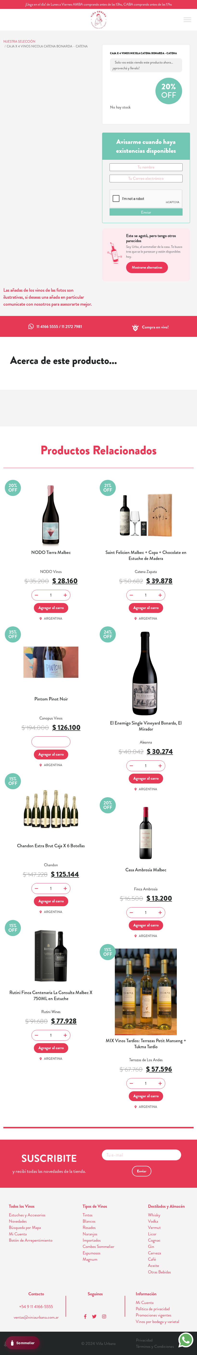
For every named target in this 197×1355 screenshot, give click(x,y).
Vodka (153, 1221)
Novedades (18, 1221)
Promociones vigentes (153, 1315)
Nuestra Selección (19, 41)
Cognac (154, 1240)
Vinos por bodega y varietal (157, 1322)
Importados (92, 1240)
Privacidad (144, 1340)
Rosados (89, 1228)
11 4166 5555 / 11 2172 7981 (59, 326)
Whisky (154, 1215)
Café (152, 1259)
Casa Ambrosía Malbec (145, 870)
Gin (151, 1247)
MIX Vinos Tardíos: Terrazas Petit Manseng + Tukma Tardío (146, 1044)
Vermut (154, 1228)
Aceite (153, 1266)
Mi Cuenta (18, 1234)
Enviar (146, 212)
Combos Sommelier (98, 1247)
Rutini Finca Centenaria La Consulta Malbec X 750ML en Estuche (50, 996)
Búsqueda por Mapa (25, 1228)
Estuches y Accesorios (27, 1215)
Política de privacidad (153, 1309)
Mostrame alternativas (147, 267)
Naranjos (90, 1234)
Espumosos (91, 1253)
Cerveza (154, 1253)
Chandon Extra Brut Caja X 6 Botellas (51, 846)
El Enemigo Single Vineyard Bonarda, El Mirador (146, 726)
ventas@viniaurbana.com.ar (36, 1317)
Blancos (89, 1221)
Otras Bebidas (159, 1272)
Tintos (87, 1215)
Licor (152, 1234)
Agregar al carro (51, 607)
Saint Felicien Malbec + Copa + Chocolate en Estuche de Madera (145, 555)
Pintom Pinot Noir (51, 699)
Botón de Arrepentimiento (30, 1240)
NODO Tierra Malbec (51, 553)
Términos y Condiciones (155, 1346)
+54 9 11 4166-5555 (36, 1307)
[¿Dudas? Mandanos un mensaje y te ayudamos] (186, 1339)
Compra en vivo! (155, 327)
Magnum (90, 1259)
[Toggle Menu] (187, 19)
